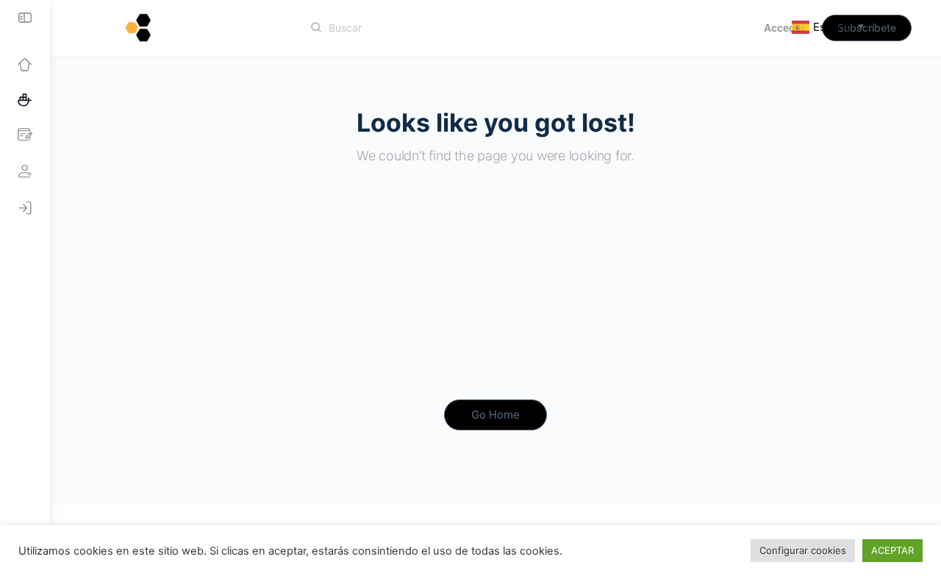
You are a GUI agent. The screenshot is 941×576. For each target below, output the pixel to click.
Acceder (785, 27)
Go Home (495, 415)
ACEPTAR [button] (892, 550)
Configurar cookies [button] (802, 550)
